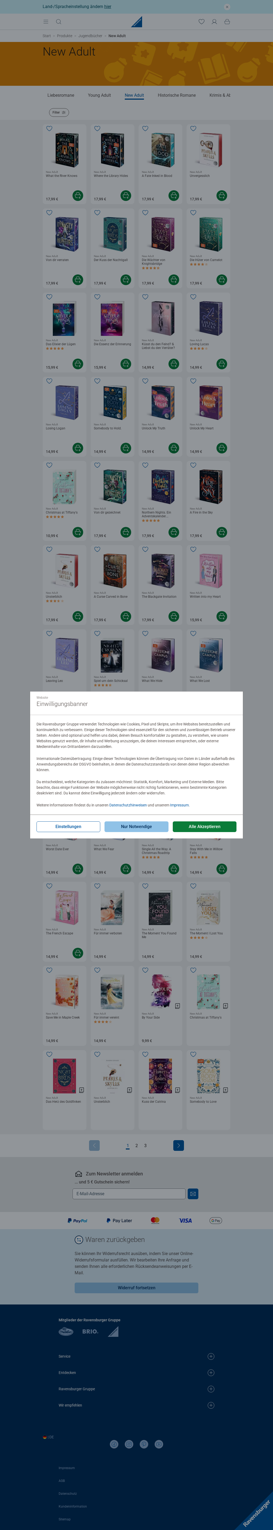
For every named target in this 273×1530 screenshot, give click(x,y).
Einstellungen (68, 826)
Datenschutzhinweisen (128, 805)
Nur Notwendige (136, 826)
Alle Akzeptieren (204, 826)
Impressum (179, 805)
